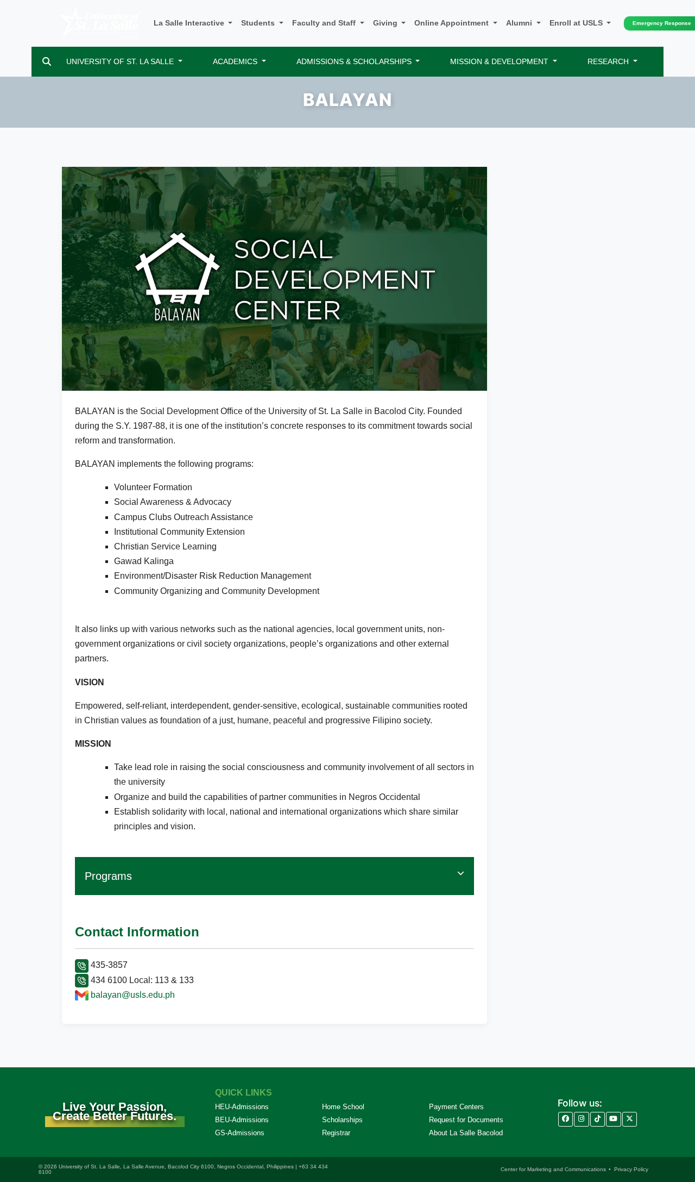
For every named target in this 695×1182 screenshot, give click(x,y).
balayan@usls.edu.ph (133, 994)
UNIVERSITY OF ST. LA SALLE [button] (121, 61)
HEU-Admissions (242, 1107)
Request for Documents (466, 1120)
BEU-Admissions (242, 1120)
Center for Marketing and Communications (553, 1169)
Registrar (336, 1133)
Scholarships (342, 1120)
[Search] (46, 61)
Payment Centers (456, 1107)
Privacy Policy (631, 1169)
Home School (343, 1107)
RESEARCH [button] (609, 61)
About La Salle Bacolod (466, 1133)
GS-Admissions (239, 1133)
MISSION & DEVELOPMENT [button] (500, 61)
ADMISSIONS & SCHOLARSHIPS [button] (355, 61)
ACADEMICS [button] (236, 61)
